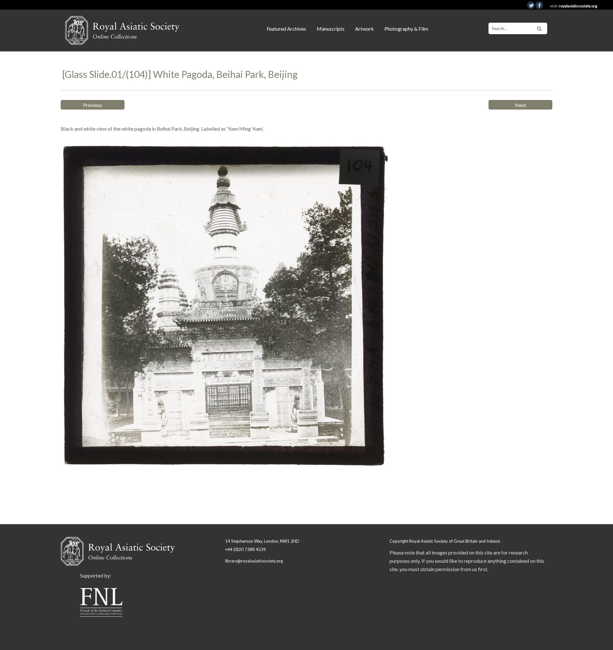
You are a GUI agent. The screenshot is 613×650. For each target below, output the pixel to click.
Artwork (364, 29)
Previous (92, 105)
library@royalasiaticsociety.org (254, 560)
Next (520, 105)
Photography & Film (406, 29)
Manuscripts (330, 29)
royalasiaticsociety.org (578, 6)
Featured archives (286, 29)
